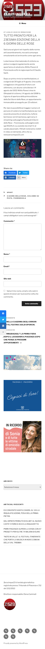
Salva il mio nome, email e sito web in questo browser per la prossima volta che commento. (21, 294)
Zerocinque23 (17, 14)
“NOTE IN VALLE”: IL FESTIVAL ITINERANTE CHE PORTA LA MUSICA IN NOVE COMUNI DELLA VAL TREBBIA (22, 540)
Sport (10, 192)
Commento (9, 221)
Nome (7, 254)
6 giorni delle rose (16, 196)
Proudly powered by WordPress (16, 643)
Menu (23, 23)
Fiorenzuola (20, 198)
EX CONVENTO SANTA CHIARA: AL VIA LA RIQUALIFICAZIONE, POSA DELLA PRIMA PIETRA (22, 513)
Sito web (7, 279)
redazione (26, 32)
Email (7, 266)
